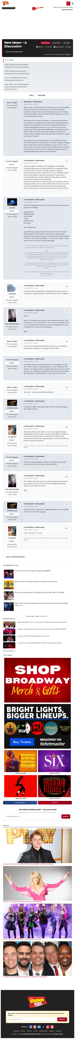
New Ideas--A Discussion (33, 102)
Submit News (43, 1031)
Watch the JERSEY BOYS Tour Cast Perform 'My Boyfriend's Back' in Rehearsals (42, 622)
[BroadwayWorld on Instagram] (35, 1027)
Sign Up (62, 1019)
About (23, 1031)
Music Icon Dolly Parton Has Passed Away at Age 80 (22, 902)
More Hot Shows (20, 802)
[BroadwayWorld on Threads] (48, 1027)
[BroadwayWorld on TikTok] (43, 1027)
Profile (11, 164)
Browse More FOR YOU (36, 616)
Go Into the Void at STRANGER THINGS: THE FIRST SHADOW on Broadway (40, 643)
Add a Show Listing (8, 8)
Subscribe (41, 95)
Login (63, 3)
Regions (51, 1031)
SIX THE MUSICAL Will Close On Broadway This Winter (22, 939)
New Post (41, 47)
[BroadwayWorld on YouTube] (52, 1027)
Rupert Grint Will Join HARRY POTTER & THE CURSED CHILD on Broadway (28, 864)
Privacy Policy (58, 1034)
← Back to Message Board (13, 52)
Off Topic (67, 43)
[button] (68, 4)
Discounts (55, 802)
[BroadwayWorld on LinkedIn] (39, 1027)
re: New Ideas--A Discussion (34, 160)
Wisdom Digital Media (33, 1034)
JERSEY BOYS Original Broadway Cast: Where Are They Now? (25, 977)
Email (32, 95)
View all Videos (8, 651)
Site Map (58, 1031)
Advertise (17, 1031)
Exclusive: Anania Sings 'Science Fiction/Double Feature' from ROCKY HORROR (42, 629)
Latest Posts (56, 43)
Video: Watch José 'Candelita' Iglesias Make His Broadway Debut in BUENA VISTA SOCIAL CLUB (17, 86)
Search (50, 47)
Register (58, 3)
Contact (29, 1031)
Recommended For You (10, 565)
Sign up (66, 816)
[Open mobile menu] (73, 4)
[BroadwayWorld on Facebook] (30, 1027)
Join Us (35, 1031)
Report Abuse (60, 47)
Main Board (45, 43)
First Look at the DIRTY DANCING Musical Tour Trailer (33, 636)
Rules (69, 47)
